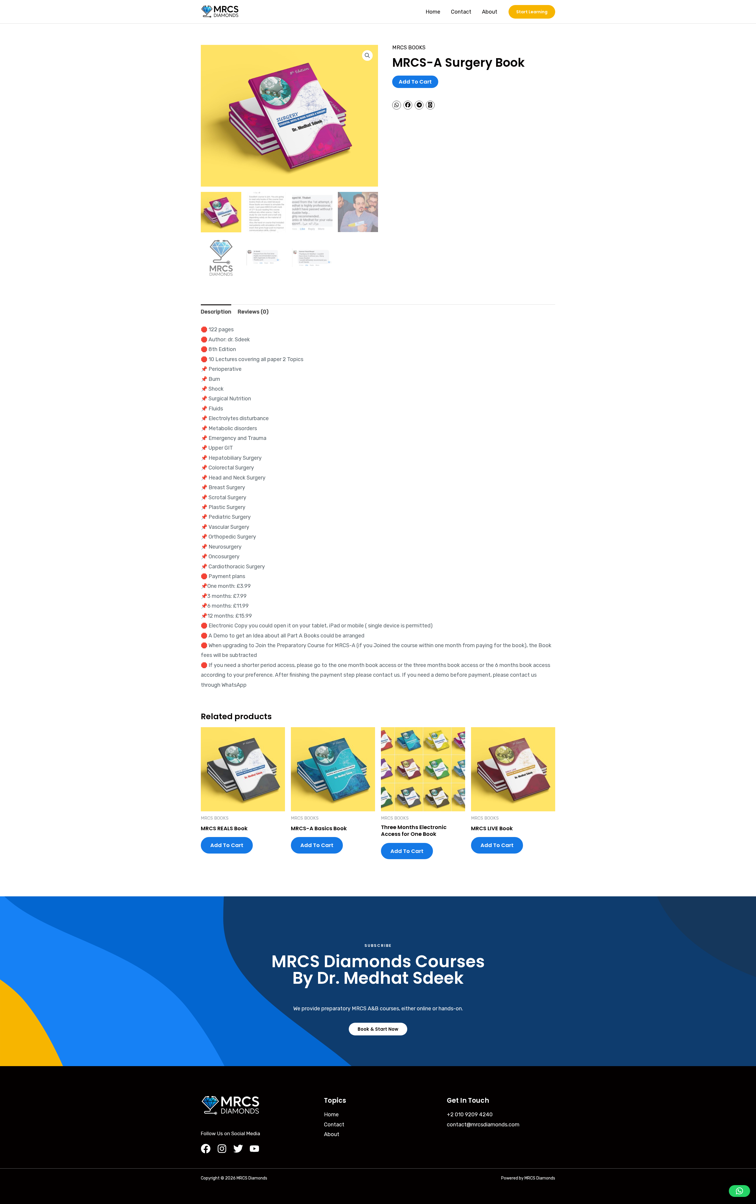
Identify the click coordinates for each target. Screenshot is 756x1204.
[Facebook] (206, 1149)
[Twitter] (238, 1149)
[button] (367, 55)
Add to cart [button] (226, 845)
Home (433, 12)
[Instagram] (222, 1149)
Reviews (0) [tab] (253, 312)
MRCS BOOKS (409, 47)
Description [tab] (216, 312)
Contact (461, 12)
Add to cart (415, 81)
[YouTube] (254, 1149)
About (489, 12)
